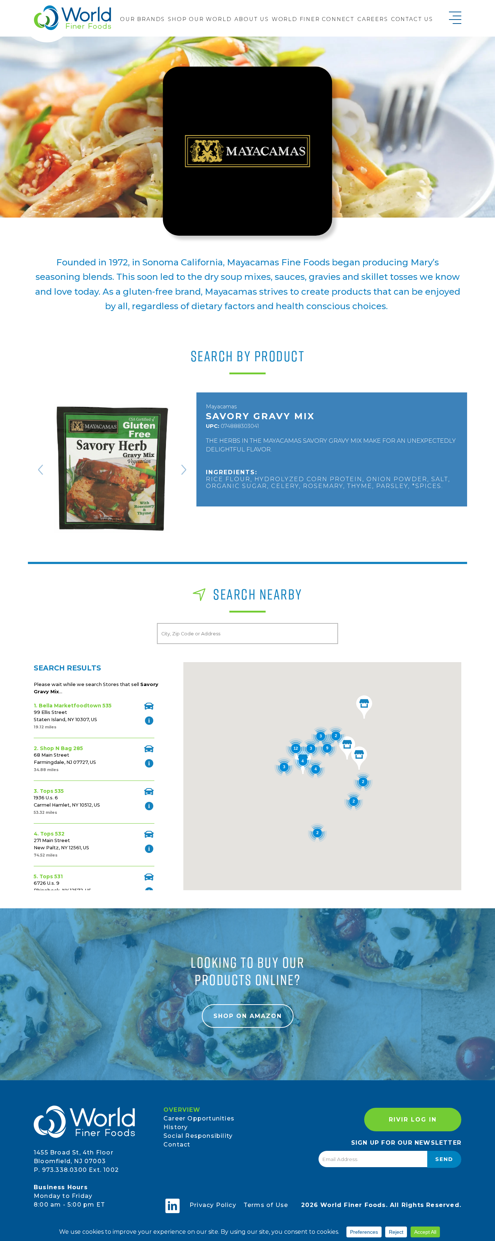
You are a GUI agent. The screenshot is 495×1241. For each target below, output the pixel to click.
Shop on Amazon (247, 1016)
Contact (176, 1144)
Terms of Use (266, 1205)
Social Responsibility (198, 1135)
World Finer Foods (72, 17)
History (175, 1127)
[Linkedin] (172, 1206)
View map (149, 706)
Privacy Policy (213, 1205)
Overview (182, 1109)
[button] (359, 758)
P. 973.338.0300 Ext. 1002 (76, 1169)
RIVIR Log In (413, 1119)
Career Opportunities (198, 1118)
